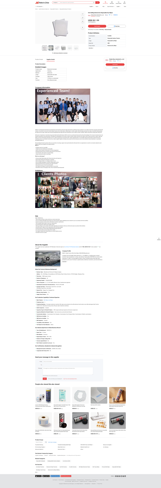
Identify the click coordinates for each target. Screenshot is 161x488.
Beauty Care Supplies (107, 444)
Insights (107, 479)
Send (45, 378)
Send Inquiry (97, 26)
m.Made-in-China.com (83, 481)
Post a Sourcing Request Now (70, 378)
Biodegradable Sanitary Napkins (54, 461)
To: (41, 364)
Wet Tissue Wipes (96, 466)
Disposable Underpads (40, 461)
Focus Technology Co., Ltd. (71, 483)
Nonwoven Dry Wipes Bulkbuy (54, 469)
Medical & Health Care (84, 447)
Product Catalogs (52, 442)
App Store (38, 476)
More (36, 472)
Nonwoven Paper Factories (52, 466)
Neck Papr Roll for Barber (95, 405)
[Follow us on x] (117, 476)
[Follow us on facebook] (116, 476)
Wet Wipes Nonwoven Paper (84, 466)
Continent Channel (95, 479)
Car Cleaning (105, 447)
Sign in (124, 3)
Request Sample (108, 29)
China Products (61, 479)
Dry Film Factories (63, 466)
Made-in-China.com (75, 481)
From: (41, 361)
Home (36, 9)
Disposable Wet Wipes (116, 466)
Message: (40, 368)
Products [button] (55, 2)
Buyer (97, 6)
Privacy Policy (99, 483)
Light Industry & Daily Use (44, 9)
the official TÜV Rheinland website (71, 246)
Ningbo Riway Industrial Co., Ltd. (97, 14)
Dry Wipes (51, 300)
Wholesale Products (80, 479)
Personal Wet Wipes (106, 466)
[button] (93, 2)
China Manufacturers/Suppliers (70, 479)
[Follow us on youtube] (121, 476)
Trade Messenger (55, 476)
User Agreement (87, 483)
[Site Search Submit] (97, 2)
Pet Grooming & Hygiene (40, 447)
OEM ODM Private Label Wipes (86, 444)
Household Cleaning (39, 444)
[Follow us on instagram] (119, 476)
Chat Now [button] (117, 26)
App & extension (110, 6)
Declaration (94, 483)
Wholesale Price (88, 479)
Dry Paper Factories (40, 466)
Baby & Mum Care (61, 447)
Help (103, 6)
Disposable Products (54, 9)
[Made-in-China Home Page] (42, 2)
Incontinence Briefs (66, 461)
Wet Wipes (46, 300)
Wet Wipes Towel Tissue (40, 469)
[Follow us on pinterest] (123, 476)
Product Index (102, 479)
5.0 (111, 60)
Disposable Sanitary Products (65, 9)
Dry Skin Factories (72, 466)
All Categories (39, 6)
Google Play (46, 476)
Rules (125, 6)
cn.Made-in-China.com (92, 481)
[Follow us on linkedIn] (125, 476)
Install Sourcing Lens (67, 476)
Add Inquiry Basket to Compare (60, 53)
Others (81, 449)
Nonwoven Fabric (61, 449)
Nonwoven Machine (39, 449)
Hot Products (55, 479)
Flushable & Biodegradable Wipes (64, 444)
